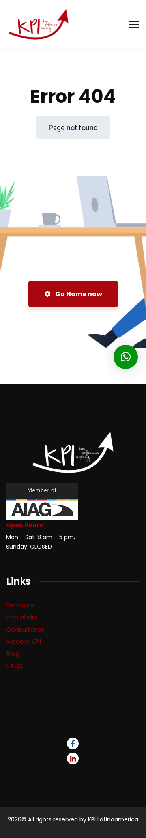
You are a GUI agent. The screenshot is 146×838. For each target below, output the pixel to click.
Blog (13, 653)
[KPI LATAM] (38, 24)
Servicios (20, 605)
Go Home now (78, 294)
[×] (126, 357)
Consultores (25, 629)
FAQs (14, 665)
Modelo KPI (23, 641)
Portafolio (21, 617)
